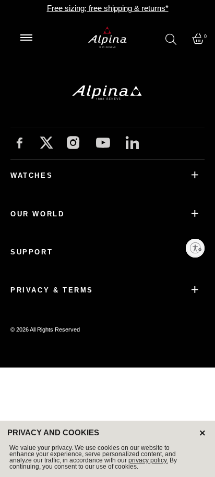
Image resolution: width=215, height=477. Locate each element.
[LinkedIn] (132, 144)
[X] (46, 142)
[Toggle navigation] (26, 37)
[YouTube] (103, 144)
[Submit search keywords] (170, 38)
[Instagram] (73, 144)
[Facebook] (19, 144)
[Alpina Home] (107, 37)
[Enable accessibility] (195, 248)
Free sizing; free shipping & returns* (108, 8)
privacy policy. (148, 460)
